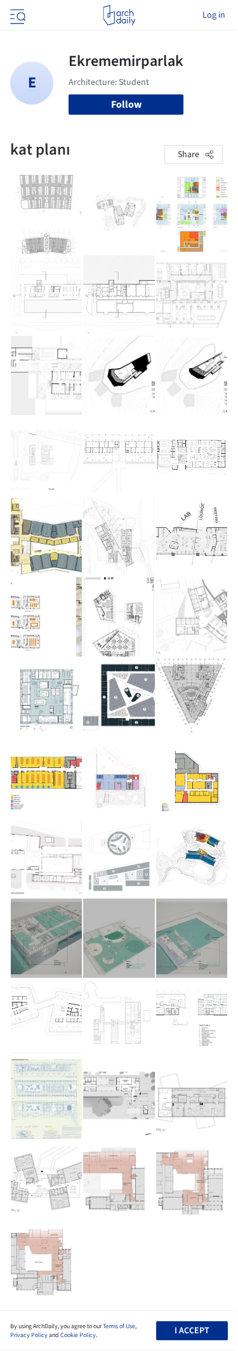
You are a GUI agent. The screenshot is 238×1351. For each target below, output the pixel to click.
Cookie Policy (78, 1335)
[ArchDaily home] (119, 15)
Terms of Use (119, 1326)
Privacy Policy (29, 1335)
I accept (192, 1330)
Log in (213, 15)
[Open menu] (16, 15)
